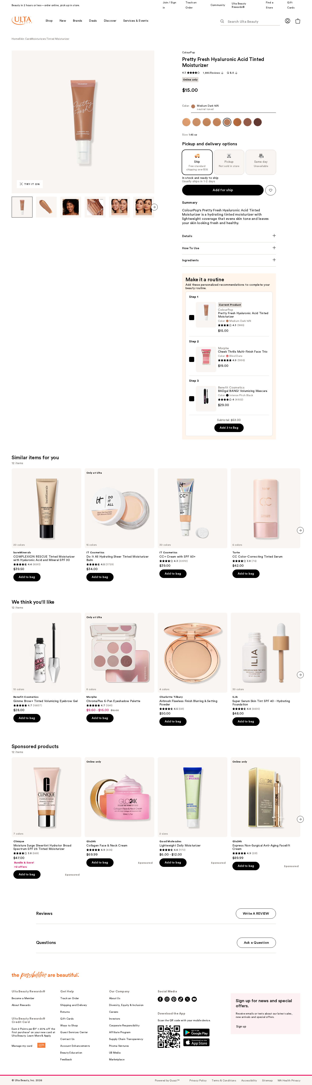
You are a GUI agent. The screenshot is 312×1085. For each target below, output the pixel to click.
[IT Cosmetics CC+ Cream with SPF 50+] (192, 518)
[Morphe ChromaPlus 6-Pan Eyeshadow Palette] (119, 662)
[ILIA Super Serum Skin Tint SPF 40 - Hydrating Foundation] (265, 664)
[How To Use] (229, 248)
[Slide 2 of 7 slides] (46, 207)
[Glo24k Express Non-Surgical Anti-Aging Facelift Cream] (265, 808)
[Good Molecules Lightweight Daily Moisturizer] (192, 807)
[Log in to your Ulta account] (287, 20)
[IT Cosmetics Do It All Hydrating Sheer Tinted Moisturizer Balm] (119, 519)
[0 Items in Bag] (297, 21)
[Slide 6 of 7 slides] (143, 207)
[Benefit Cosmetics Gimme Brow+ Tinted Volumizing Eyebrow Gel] (46, 662)
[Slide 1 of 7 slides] (22, 207)
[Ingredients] (229, 260)
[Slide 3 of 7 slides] (70, 207)
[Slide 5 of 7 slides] (119, 207)
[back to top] (299, 1072)
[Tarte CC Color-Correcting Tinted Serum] (265, 518)
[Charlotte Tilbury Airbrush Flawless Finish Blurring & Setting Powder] (192, 664)
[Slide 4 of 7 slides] (95, 207)
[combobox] (229, 108)
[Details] (229, 236)
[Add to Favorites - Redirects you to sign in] (270, 190)
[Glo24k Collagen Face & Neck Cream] (119, 807)
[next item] (154, 207)
